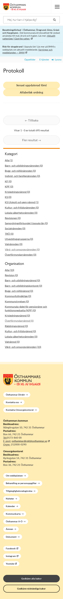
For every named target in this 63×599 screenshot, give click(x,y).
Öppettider (29, 59)
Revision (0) (11, 275)
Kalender (10, 506)
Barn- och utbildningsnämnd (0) (22, 280)
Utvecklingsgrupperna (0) (19, 238)
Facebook (11, 548)
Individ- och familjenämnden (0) (22, 175)
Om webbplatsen (14, 475)
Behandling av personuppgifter (21, 483)
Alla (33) (9, 269)
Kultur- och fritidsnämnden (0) (22, 207)
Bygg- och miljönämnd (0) (19, 290)
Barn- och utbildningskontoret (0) (23, 285)
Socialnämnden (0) (15, 228)
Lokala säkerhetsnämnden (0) (21, 212)
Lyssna (57, 59)
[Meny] (57, 7)
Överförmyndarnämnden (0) (20, 254)
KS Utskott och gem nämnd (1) (22, 202)
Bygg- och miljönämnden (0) (20, 170)
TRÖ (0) (9, 233)
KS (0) (8, 196)
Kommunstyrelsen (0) (17, 301)
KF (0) (8, 181)
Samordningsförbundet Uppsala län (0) (26, 223)
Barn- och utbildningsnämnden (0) (24, 165)
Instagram (11, 556)
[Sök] (54, 19)
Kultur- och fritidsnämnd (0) (20, 331)
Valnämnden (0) (13, 244)
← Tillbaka (31, 120)
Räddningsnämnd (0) (16, 326)
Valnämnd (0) (12, 341)
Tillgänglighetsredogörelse (19, 491)
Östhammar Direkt (15, 394)
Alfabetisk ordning (31, 92)
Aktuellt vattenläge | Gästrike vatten (28, 37)
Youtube (10, 563)
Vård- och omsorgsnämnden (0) (22, 249)
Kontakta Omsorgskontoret (20, 409)
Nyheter (10, 498)
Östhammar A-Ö (14, 521)
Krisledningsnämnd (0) (17, 191)
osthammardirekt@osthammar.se (29, 441)
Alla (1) (9, 160)
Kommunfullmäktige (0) (18, 296)
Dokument (11, 536)
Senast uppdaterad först (31, 85)
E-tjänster (43, 59)
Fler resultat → (31, 140)
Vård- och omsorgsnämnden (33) (23, 346)
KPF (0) (9, 186)
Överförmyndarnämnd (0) (19, 320)
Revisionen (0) (13, 218)
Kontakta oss (12, 402)
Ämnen (9, 529)
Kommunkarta (13, 513)
